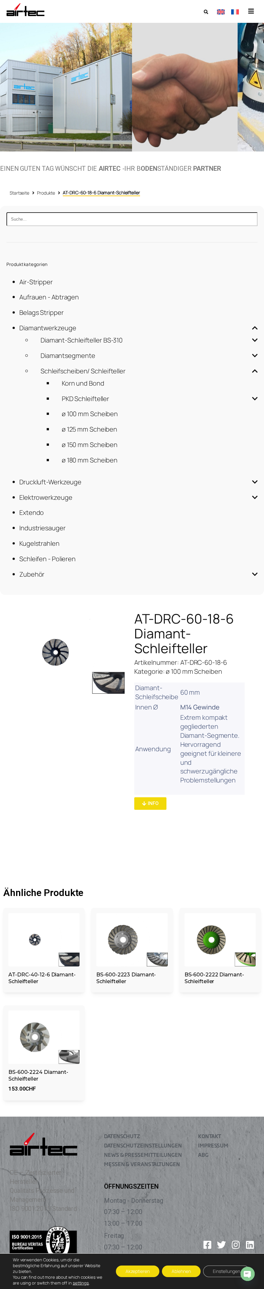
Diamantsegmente (68, 355)
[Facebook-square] (207, 1244)
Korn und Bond (83, 383)
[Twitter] (221, 1244)
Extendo (31, 512)
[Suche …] (206, 12)
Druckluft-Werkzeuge (50, 482)
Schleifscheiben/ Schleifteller (83, 371)
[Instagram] (235, 1244)
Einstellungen (226, 1271)
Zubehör (31, 574)
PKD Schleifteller (85, 398)
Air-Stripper (36, 282)
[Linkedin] (249, 1244)
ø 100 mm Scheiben (90, 413)
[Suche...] (132, 219)
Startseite (19, 193)
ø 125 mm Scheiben (89, 429)
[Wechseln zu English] (221, 11)
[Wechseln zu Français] (235, 11)
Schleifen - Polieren (47, 558)
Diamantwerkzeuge (47, 328)
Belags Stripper (41, 312)
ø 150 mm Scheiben (90, 444)
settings (81, 1283)
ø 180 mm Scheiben (90, 460)
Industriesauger (42, 528)
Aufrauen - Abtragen (49, 297)
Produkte (46, 193)
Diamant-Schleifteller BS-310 (82, 340)
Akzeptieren (138, 1271)
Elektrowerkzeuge (45, 497)
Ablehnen (181, 1271)
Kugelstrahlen (39, 543)
